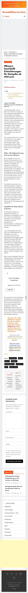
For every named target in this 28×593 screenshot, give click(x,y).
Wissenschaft (8, 535)
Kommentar (9, 412)
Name (8, 431)
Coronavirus (19, 364)
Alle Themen (13, 358)
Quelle (6, 354)
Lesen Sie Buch (8, 516)
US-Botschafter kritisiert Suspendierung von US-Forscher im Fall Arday (12, 478)
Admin (6, 80)
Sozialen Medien (9, 522)
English (14, 589)
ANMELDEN (10, 289)
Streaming (7, 529)
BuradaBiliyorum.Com (14, 12)
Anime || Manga (9, 510)
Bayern (20, 358)
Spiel (6, 526)
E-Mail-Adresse (10, 438)
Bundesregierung (9, 364)
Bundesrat (14, 361)
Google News (11, 326)
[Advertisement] (14, 34)
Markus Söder (13, 367)
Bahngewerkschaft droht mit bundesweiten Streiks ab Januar (13, 488)
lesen (18, 345)
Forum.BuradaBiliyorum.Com (14, 338)
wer (16, 110)
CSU (6, 367)
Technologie (8, 532)
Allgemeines (8, 506)
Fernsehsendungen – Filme (12, 513)
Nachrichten (8, 62)
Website (8, 444)
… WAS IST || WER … (10, 503)
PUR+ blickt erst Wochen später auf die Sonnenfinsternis (12, 3)
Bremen (7, 361)
